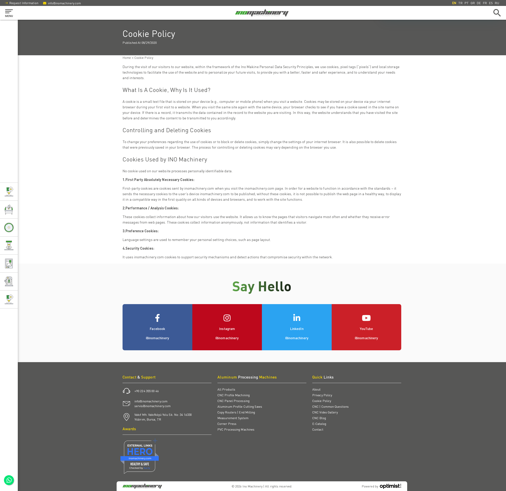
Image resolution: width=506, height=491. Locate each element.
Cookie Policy (321, 401)
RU (497, 3)
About (316, 389)
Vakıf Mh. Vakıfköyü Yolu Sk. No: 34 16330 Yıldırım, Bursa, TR (163, 416)
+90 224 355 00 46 (146, 391)
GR (473, 3)
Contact (317, 429)
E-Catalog (319, 424)
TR (460, 3)
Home (127, 57)
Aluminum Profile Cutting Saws (239, 406)
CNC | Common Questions (330, 406)
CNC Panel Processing (233, 401)
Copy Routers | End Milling (236, 412)
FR (485, 3)
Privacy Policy (322, 395)
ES (491, 3)
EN (454, 3)
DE (479, 3)
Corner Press (226, 424)
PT (466, 3)
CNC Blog (319, 418)
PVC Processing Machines (235, 429)
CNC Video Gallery (325, 412)
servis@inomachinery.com (152, 406)
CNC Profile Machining (233, 395)
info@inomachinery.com (64, 3)
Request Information (23, 3)
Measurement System (232, 418)
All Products (226, 389)
